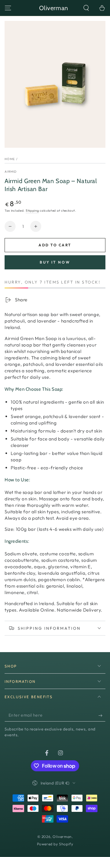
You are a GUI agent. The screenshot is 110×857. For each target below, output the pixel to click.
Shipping (32, 211)
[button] (86, 8)
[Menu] (8, 8)
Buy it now (55, 262)
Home (10, 159)
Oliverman (62, 836)
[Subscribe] (101, 715)
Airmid (11, 172)
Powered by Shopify (55, 844)
